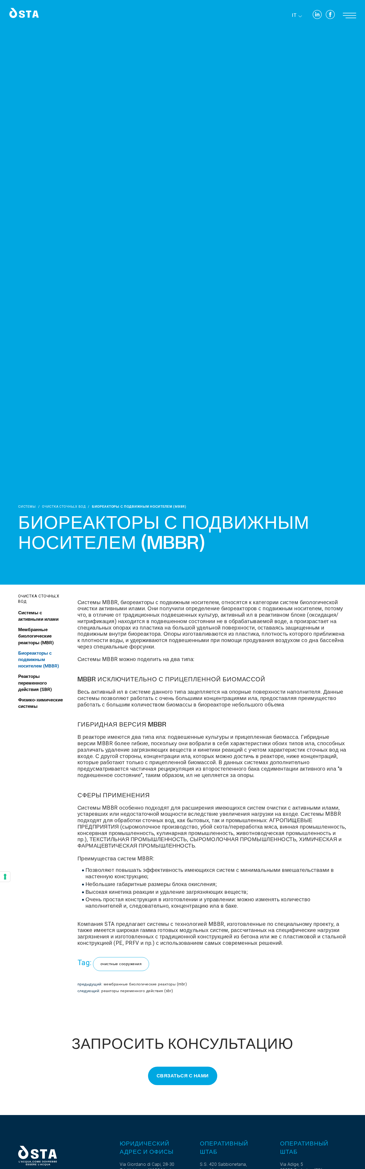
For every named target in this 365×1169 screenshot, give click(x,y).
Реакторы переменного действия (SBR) (137, 991)
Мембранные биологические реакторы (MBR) (145, 984)
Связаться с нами (183, 1075)
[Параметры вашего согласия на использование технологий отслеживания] (5, 877)
